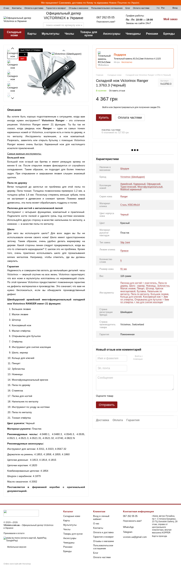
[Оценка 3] (130, 396)
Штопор (150, 288)
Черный (124, 214)
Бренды (169, 33)
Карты (31, 33)
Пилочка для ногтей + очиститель (138, 283)
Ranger (124, 196)
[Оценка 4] (136, 396)
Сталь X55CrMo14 (130, 204)
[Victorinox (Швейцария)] (66, 53)
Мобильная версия (16, 547)
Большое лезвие (159, 294)
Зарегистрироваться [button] (123, 107)
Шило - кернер (137, 285)
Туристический (128, 186)
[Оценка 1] (119, 396)
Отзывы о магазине (78, 8)
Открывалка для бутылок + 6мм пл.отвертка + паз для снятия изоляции (144, 301)
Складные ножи (14, 34)
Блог (127, 8)
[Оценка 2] (125, 396)
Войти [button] (105, 107)
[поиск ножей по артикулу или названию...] (81, 25)
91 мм (123, 269)
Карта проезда (159, 536)
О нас (6, 8)
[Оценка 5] (142, 396)
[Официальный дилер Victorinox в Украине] (21, 513)
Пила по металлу (140, 294)
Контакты (17, 8)
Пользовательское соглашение (107, 8)
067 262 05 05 (106, 17)
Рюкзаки (152, 33)
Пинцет (140, 288)
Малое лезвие (128, 288)
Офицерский (153, 184)
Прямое (124, 250)
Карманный (139, 184)
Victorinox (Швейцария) (132, 177)
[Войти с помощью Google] (146, 358)
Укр (158, 8)
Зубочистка (163, 285)
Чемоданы (133, 33)
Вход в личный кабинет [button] (101, 517)
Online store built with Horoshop (17, 564)
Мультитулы (50, 33)
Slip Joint (125, 242)
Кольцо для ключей (131, 296)
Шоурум (124, 168)
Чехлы (69, 33)
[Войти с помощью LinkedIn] (152, 358)
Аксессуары (111, 33)
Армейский (126, 184)
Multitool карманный (130, 189)
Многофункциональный (150, 186)
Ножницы (151, 285)
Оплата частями (141, 8)
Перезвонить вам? (106, 22)
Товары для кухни (88, 34)
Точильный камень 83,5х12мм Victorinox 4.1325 (137, 58)
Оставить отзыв (117, 90)
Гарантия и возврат (56, 8)
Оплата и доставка (33, 8)
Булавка (141, 291)
